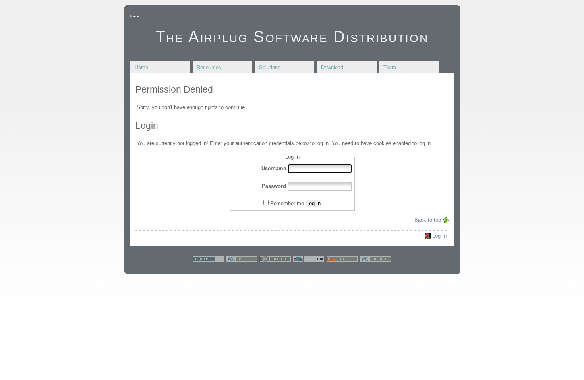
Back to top (427, 220)
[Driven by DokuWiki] (275, 260)
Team (389, 67)
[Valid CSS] (242, 260)
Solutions (269, 67)
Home (141, 67)
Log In (313, 203)
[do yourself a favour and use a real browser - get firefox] (309, 260)
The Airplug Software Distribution (292, 36)
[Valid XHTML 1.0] (375, 260)
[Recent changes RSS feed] (342, 260)
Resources (209, 67)
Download (332, 67)
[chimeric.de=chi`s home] (208, 260)
